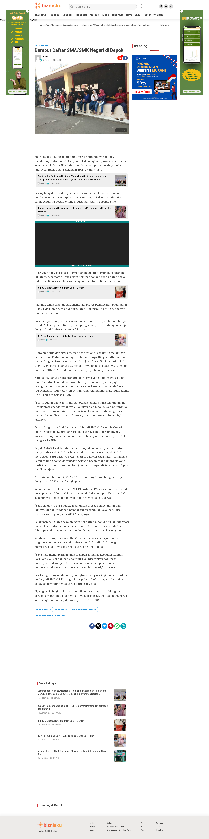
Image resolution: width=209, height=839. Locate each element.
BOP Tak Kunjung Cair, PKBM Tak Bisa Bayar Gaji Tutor (65, 336)
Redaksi (110, 823)
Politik (147, 15)
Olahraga (117, 15)
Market (94, 15)
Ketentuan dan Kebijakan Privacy (119, 830)
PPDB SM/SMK (62, 609)
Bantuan (144, 823)
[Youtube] (166, 6)
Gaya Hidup (133, 15)
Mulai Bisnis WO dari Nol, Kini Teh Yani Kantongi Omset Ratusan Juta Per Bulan (102, 25)
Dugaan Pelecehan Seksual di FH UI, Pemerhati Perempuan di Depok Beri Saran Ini (74, 209)
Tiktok (92, 826)
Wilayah (158, 15)
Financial (81, 15)
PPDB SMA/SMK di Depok (84, 609)
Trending (40, 15)
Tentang (159, 823)
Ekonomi (67, 15)
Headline (54, 15)
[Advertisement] (104, 34)
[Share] (125, 58)
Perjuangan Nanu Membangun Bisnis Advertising (42, 25)
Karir (142, 830)
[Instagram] (161, 6)
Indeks (158, 826)
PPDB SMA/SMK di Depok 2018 (50, 615)
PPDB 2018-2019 (43, 609)
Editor (46, 56)
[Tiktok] (171, 6)
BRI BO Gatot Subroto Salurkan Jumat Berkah (60, 288)
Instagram (94, 823)
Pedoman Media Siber (115, 826)
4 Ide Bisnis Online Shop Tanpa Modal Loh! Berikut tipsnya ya (169, 25)
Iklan (143, 826)
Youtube (93, 830)
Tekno (105, 15)
